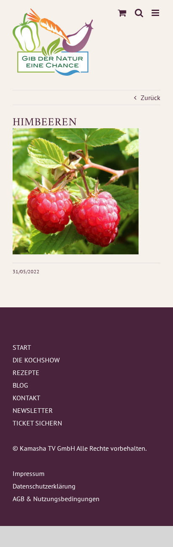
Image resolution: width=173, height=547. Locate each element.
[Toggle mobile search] (139, 12)
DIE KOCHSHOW (36, 360)
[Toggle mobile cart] (122, 12)
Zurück (150, 97)
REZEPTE (26, 372)
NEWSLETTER (33, 410)
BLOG (20, 385)
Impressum (29, 473)
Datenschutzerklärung (44, 486)
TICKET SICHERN (37, 423)
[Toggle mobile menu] (156, 12)
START (22, 347)
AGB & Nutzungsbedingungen (56, 498)
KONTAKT (26, 398)
